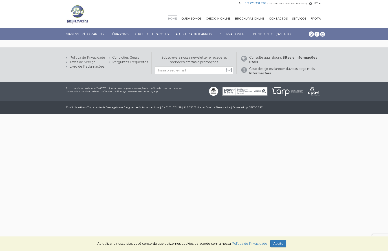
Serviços (299, 18)
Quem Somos (191, 18)
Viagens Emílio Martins (85, 34)
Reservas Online (232, 34)
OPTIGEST (255, 107)
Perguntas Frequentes (129, 62)
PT (316, 3)
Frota (316, 18)
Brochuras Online (250, 18)
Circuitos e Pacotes (152, 34)
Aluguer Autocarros (194, 34)
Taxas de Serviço (82, 62)
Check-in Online (218, 18)
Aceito (278, 244)
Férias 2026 (119, 34)
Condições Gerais (125, 58)
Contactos (278, 18)
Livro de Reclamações (86, 66)
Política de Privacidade (87, 58)
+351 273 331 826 (254, 3)
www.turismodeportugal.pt (143, 91)
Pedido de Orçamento (272, 34)
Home (172, 18)
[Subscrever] (229, 70)
